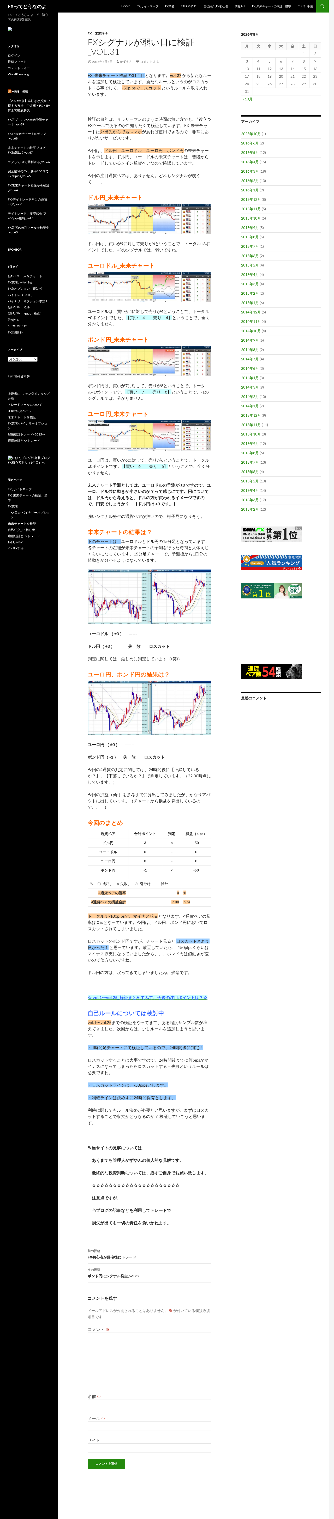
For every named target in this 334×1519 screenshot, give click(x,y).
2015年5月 (250, 265)
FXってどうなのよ (27, 6)
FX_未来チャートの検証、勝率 (271, 6)
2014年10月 (251, 331)
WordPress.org (18, 74)
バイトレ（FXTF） (21, 295)
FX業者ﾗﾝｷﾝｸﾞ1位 (20, 282)
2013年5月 (250, 481)
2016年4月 (250, 162)
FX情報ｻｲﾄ (15, 332)
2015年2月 (250, 293)
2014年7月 (250, 359)
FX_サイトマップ (147, 6)
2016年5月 (250, 152)
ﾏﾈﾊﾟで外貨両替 (19, 376)
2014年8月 (250, 349)
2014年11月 (251, 321)
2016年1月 (250, 190)
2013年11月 (251, 424)
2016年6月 (250, 143)
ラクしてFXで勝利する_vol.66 (29, 162)
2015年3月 (250, 284)
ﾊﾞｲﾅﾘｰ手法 (305, 6)
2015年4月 (250, 274)
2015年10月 (251, 218)
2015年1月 (250, 302)
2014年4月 (250, 378)
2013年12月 (251, 415)
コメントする (149, 62)
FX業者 (169, 6)
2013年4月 (250, 490)
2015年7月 (250, 246)
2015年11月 (251, 209)
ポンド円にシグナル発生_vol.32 (113, 1273)
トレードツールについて (25, 405)
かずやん (126, 62)
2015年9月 (250, 227)
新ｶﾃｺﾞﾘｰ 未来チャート (25, 276)
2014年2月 (250, 396)
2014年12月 (251, 312)
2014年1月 (250, 406)
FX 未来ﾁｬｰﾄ (98, 33)
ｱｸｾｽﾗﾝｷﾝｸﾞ (189, 6)
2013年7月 (250, 462)
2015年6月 (250, 255)
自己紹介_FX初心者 (216, 6)
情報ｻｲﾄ (240, 6)
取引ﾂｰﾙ (13, 320)
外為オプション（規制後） (26, 289)
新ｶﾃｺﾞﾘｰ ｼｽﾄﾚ (19, 307)
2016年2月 (250, 180)
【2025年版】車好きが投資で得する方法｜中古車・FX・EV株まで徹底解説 (29, 105)
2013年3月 (250, 500)
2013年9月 (250, 443)
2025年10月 (251, 133)
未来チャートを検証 (22, 417)
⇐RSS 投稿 (20, 91)
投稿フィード (17, 62)
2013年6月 (250, 471)
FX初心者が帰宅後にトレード (112, 1254)
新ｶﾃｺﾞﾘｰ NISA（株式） (25, 314)
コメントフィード (20, 68)
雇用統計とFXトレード (24, 441)
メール (96, 1418)
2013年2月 (250, 509)
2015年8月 (250, 237)
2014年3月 (250, 387)
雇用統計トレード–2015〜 (26, 434)
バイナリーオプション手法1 (27, 301)
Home (125, 6)
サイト (94, 1440)
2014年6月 (250, 368)
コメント (98, 1329)
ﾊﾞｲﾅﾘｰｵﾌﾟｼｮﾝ (17, 326)
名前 (94, 1396)
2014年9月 (250, 340)
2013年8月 (250, 453)
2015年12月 (251, 199)
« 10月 (247, 99)
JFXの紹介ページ (20, 411)
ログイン (14, 55)
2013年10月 (251, 434)
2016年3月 (250, 171)
